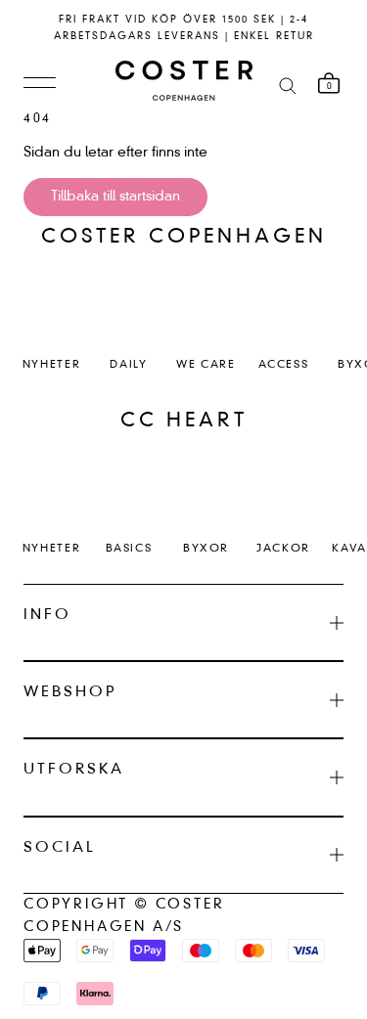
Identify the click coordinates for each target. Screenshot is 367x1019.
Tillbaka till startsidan (115, 196)
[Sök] (288, 84)
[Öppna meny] (39, 84)
